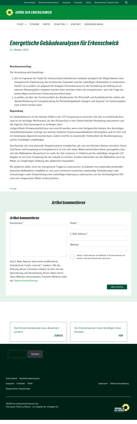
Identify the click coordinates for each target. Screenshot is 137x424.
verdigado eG (52, 406)
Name (74, 223)
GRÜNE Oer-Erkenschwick (33, 12)
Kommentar (17, 223)
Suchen (35, 354)
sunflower (26, 406)
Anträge (13, 188)
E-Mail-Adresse (79, 233)
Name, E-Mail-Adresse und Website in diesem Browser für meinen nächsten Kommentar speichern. (101, 257)
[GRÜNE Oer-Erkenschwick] (9, 12)
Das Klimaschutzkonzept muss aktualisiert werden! (38, 331)
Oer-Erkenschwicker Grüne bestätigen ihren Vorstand (98, 331)
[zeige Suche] (126, 2)
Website (74, 244)
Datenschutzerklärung (25, 280)
